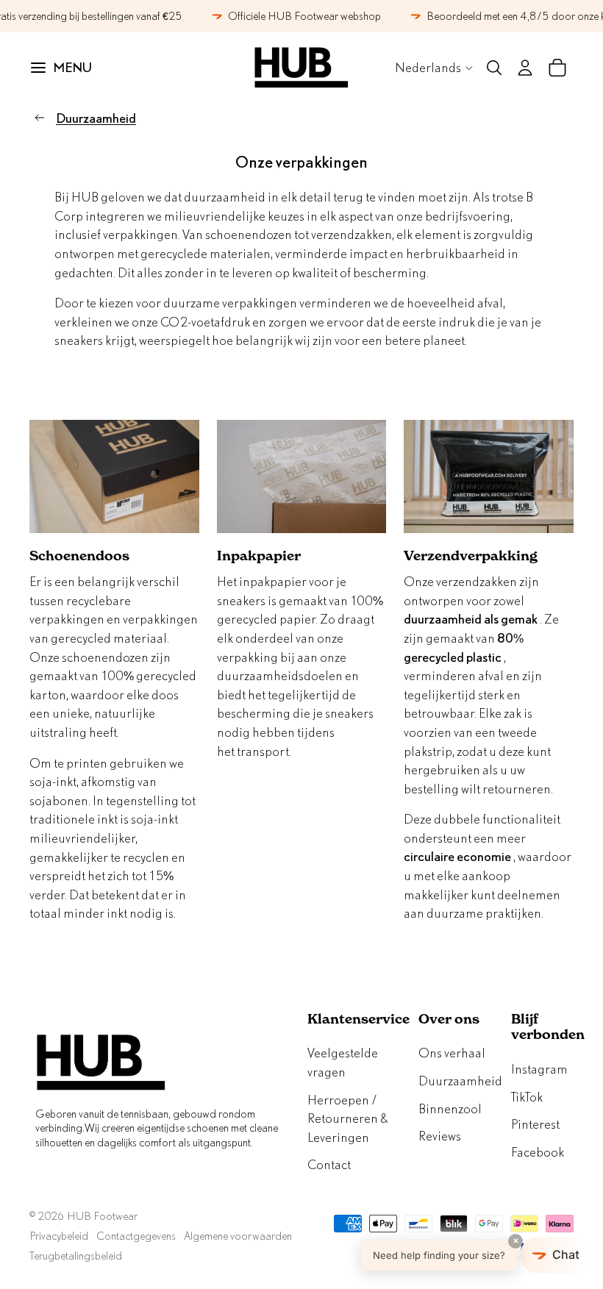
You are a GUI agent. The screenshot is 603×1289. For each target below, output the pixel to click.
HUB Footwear (102, 1216)
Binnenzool (450, 1108)
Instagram (539, 1068)
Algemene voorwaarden (238, 1235)
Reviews (439, 1135)
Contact (329, 1164)
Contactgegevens (136, 1235)
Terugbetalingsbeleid (75, 1255)
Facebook (537, 1152)
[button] (476, 1255)
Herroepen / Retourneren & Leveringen (347, 1118)
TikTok (527, 1096)
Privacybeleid (58, 1235)
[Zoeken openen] (494, 67)
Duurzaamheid (96, 118)
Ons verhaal (451, 1052)
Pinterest (535, 1124)
